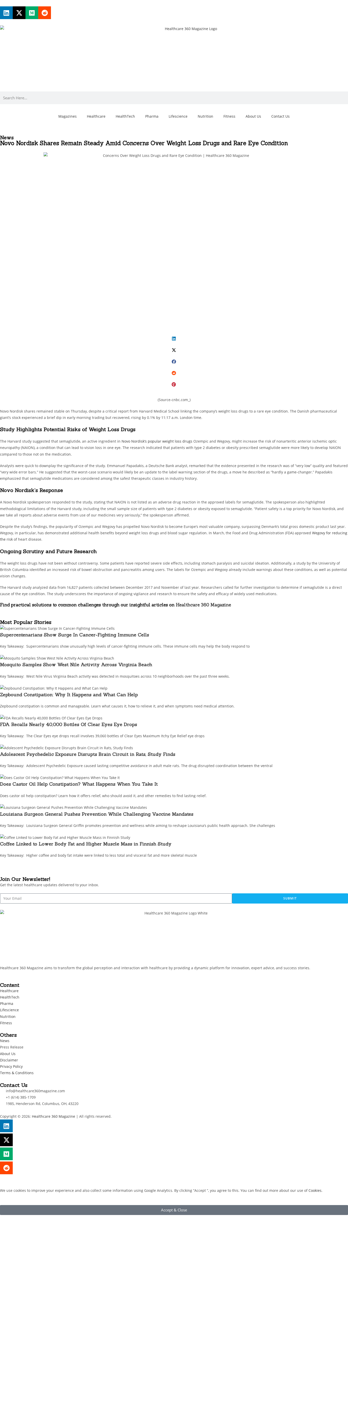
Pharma (151, 116)
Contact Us (280, 116)
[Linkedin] (6, 12)
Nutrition (205, 116)
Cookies (315, 1190)
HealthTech (125, 116)
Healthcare (96, 116)
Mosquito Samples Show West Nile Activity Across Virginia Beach (77, 664)
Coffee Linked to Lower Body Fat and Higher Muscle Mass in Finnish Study (85, 844)
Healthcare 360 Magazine (203, 605)
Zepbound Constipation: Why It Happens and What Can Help (69, 695)
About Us (253, 116)
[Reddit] (44, 12)
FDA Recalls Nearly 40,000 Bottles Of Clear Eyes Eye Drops (68, 724)
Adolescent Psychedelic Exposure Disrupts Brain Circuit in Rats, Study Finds (87, 754)
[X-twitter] (19, 12)
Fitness (229, 116)
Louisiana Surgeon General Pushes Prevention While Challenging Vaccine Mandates (96, 814)
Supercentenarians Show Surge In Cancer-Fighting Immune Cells (75, 635)
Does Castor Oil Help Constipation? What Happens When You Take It (79, 784)
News (7, 137)
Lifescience (178, 116)
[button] (174, 338)
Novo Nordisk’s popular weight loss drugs (157, 441)
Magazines (67, 116)
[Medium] (31, 12)
